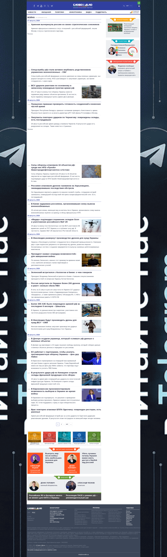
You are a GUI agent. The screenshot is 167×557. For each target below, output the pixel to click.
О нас (29, 516)
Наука (128, 514)
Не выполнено (122, 52)
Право (128, 521)
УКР (127, 6)
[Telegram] (37, 6)
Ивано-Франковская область (99, 510)
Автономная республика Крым (82, 512)
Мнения (64, 477)
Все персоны (54, 522)
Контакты (30, 518)
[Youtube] (41, 6)
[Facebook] (34, 6)
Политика (129, 520)
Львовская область (97, 516)
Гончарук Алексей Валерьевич (123, 45)
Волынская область (80, 516)
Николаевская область (98, 518)
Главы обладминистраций (57, 517)
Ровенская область (97, 523)
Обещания (46, 12)
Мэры (52, 520)
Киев (76, 510)
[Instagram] (44, 6)
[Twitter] (48, 6)
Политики (59, 12)
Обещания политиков (122, 61)
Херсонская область (114, 515)
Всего (120, 55)
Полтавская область (97, 521)
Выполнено (121, 50)
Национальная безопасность (130, 516)
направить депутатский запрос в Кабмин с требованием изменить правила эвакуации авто (126, 70)
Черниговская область (114, 520)
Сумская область (113, 510)
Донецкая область (80, 519)
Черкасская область (114, 518)
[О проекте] (139, 3)
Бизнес (128, 511)
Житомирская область (81, 521)
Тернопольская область (115, 512)
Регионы (96, 507)
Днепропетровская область (82, 518)
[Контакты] (139, 5)
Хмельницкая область (114, 516)
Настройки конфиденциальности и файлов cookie (42, 550)
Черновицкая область (114, 521)
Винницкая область (80, 515)
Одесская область (96, 520)
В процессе (121, 47)
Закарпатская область (81, 522)
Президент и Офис (56, 511)
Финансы (128, 523)
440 (67, 424)
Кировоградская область (98, 513)
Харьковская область (114, 513)
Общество (129, 518)
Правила (30, 520)
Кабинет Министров (57, 515)
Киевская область (96, 512)
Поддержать (101, 12)
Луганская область (96, 515)
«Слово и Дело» (40, 545)
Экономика (129, 524)
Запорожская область (81, 524)
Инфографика (75, 12)
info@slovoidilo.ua (83, 554)
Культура (129, 512)
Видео (89, 12)
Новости (32, 12)
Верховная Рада (55, 513)
